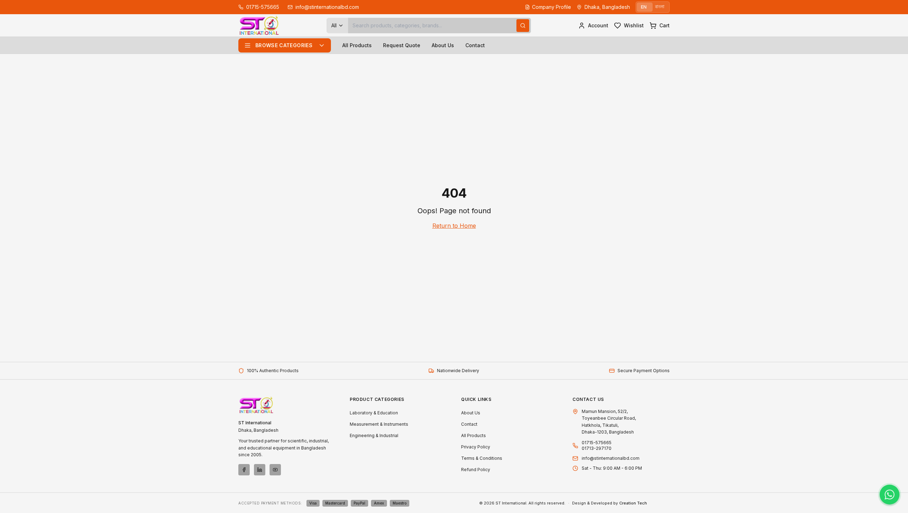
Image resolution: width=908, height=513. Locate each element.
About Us (443, 45)
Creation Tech (633, 503)
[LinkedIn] (259, 469)
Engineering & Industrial (374, 435)
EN (644, 7)
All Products (357, 45)
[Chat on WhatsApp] (889, 494)
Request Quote (401, 45)
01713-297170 (596, 448)
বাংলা (659, 7)
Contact (475, 45)
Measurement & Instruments (379, 424)
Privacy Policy (475, 446)
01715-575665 (596, 442)
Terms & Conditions (481, 458)
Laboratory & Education (374, 412)
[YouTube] (275, 469)
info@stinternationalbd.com (611, 458)
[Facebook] (244, 469)
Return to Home (454, 225)
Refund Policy (475, 469)
